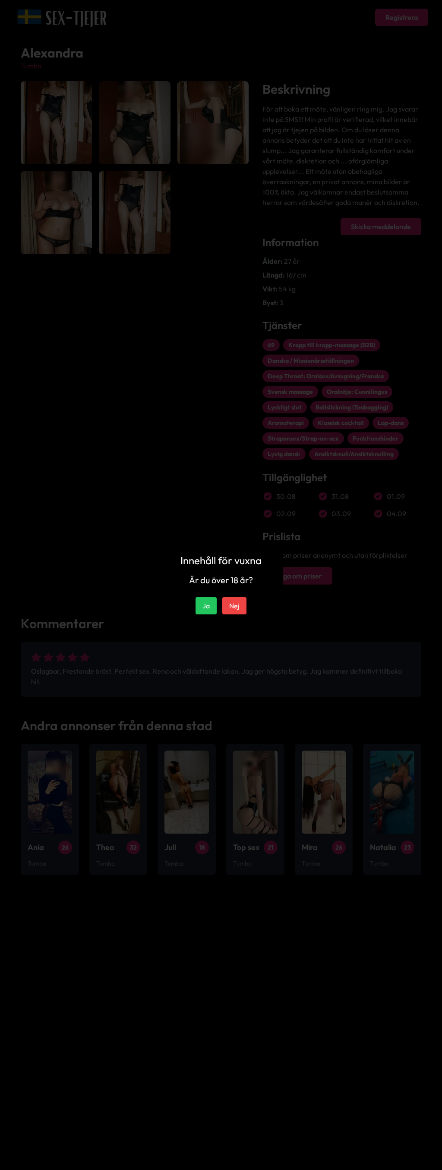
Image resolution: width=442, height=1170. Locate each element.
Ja (206, 605)
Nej (234, 605)
